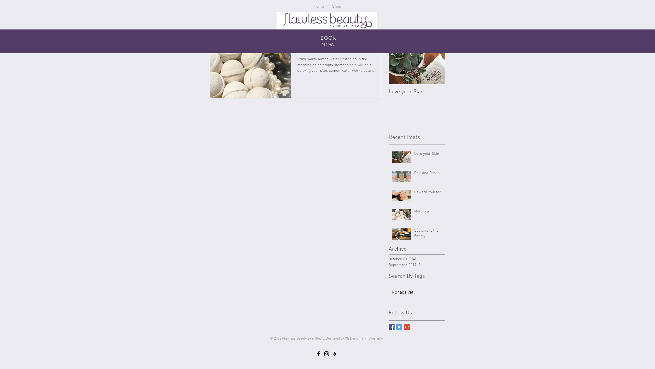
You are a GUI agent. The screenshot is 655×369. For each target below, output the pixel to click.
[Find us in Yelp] (335, 354)
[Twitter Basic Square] (399, 327)
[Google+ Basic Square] (407, 327)
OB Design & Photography (364, 338)
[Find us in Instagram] (326, 354)
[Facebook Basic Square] (392, 327)
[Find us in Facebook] (318, 354)
